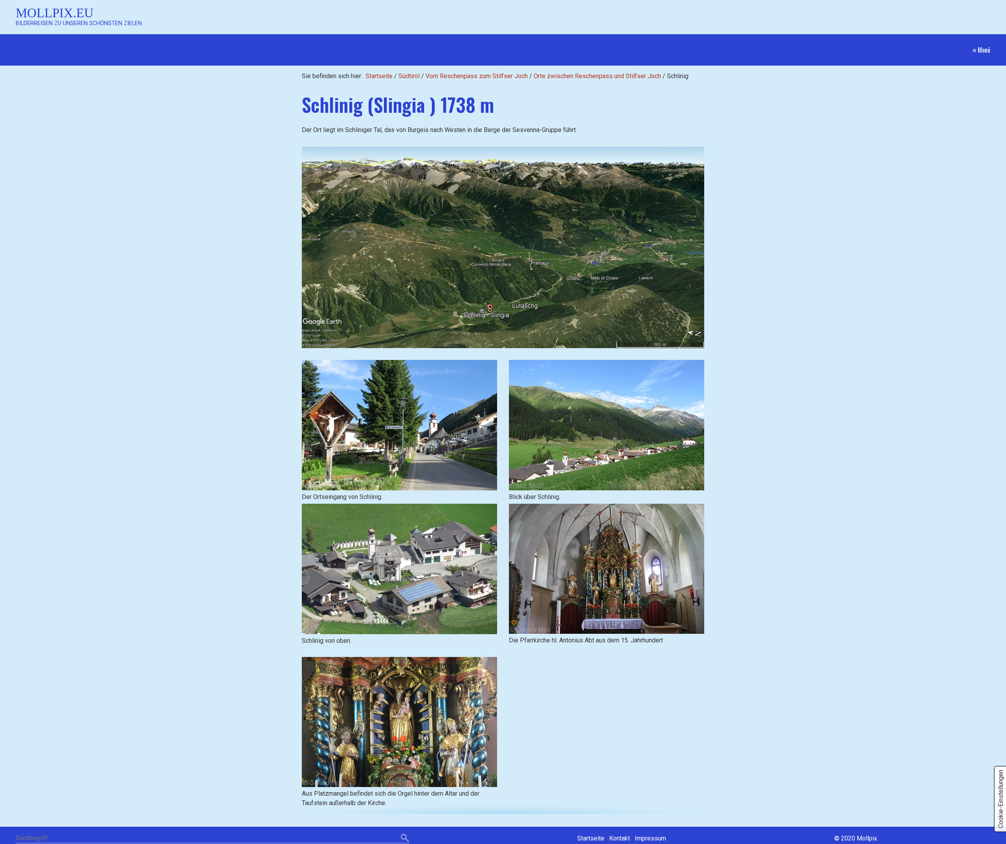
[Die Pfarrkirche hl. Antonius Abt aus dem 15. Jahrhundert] (606, 569)
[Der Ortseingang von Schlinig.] (399, 425)
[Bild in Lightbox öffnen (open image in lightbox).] (503, 247)
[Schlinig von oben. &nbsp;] (399, 569)
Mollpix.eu (55, 13)
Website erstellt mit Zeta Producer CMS (935, 838)
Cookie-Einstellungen (1000, 799)
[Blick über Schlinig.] (606, 425)
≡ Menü (981, 50)
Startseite (379, 76)
